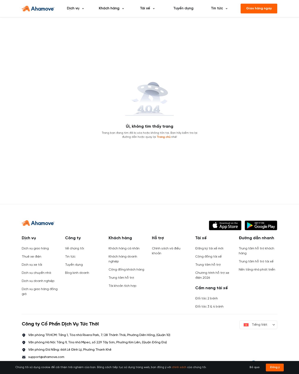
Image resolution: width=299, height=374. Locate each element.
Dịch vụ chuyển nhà (36, 273)
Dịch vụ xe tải (32, 264)
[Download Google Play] (261, 225)
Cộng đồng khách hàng (126, 269)
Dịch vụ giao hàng (35, 248)
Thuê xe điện (31, 256)
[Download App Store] (225, 225)
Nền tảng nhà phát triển (257, 269)
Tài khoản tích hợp (122, 286)
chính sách (179, 367)
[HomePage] (38, 8)
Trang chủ (163, 137)
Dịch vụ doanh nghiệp (38, 281)
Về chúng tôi (74, 248)
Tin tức (70, 256)
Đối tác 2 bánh (206, 298)
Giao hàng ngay (259, 8)
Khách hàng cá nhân (124, 248)
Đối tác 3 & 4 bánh (209, 306)
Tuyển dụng (183, 8)
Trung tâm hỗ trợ (121, 277)
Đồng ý (275, 367)
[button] (225, 225)
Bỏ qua (254, 367)
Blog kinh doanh (77, 273)
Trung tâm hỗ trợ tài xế (256, 261)
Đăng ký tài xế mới (209, 248)
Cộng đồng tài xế (208, 256)
